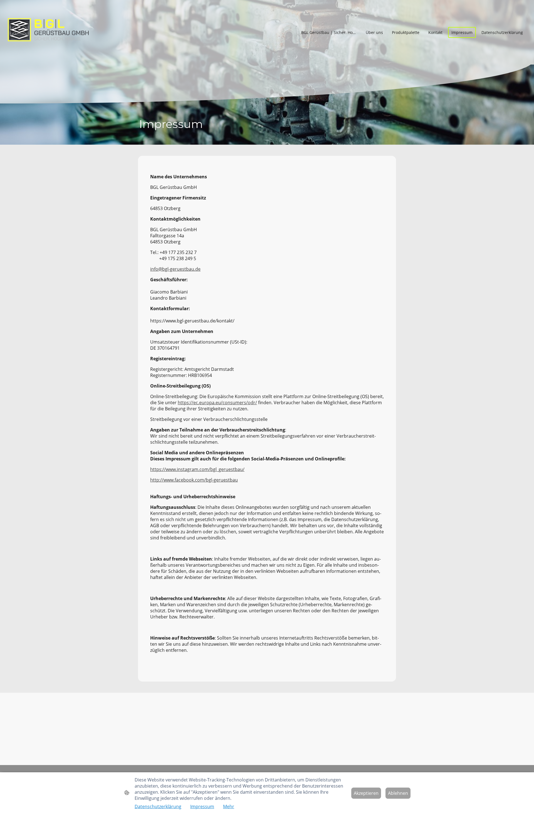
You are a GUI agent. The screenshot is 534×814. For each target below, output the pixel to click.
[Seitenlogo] (48, 32)
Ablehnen (398, 793)
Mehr (228, 806)
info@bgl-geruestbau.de (175, 269)
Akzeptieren (366, 793)
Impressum (202, 806)
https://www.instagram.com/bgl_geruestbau (196, 469)
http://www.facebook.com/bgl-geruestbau (194, 480)
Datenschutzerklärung (158, 806)
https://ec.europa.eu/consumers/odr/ (217, 402)
